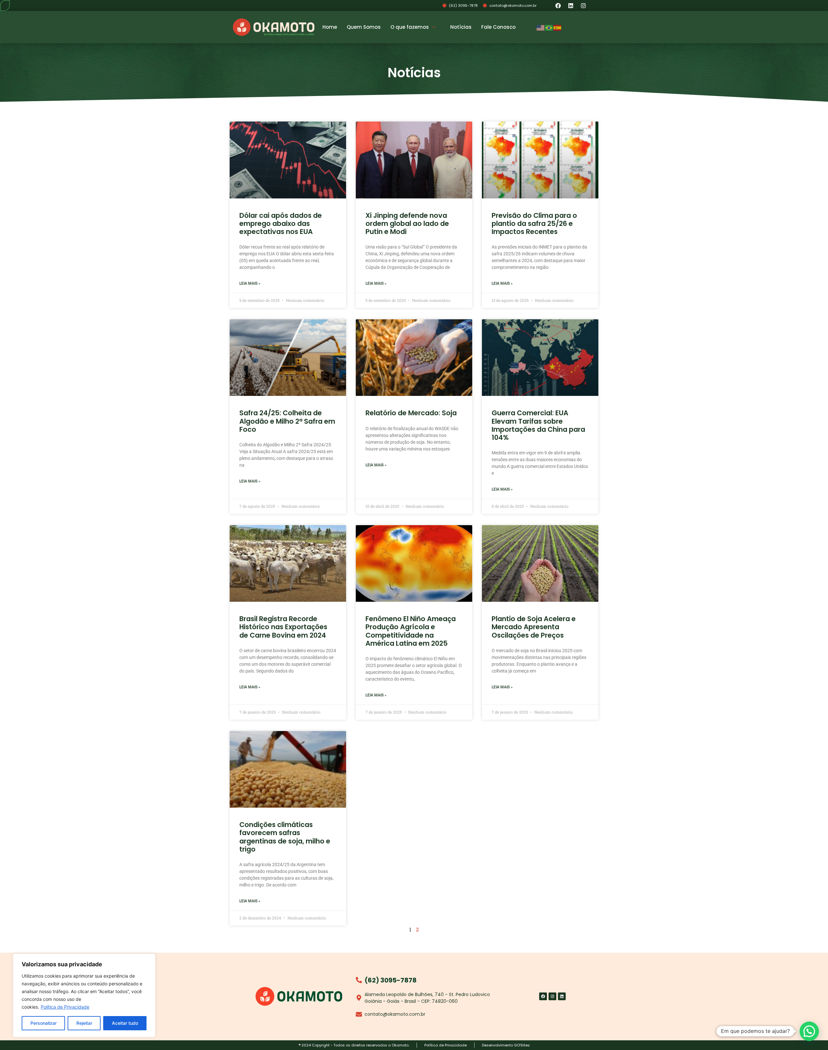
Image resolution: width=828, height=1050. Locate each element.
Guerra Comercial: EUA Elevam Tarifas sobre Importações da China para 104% (538, 425)
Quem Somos (364, 27)
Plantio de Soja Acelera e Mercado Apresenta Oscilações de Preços (534, 627)
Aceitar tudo (125, 1023)
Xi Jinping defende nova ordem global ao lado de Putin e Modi (407, 223)
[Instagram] (583, 5)
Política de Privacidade (65, 1007)
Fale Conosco (498, 27)
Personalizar (43, 1023)
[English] (541, 27)
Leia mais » (249, 283)
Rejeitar (84, 1023)
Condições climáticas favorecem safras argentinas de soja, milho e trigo (284, 837)
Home (329, 27)
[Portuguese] (549, 27)
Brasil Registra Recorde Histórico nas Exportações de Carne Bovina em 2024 (283, 627)
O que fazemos (409, 27)
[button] (809, 1031)
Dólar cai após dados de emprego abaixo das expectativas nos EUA (280, 223)
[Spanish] (557, 27)
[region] (84, 995)
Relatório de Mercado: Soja (411, 413)
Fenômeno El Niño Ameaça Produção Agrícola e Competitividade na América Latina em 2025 (410, 631)
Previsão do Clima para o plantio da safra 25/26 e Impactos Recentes (534, 223)
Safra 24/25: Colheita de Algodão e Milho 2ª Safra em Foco (287, 421)
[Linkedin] (570, 5)
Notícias (461, 27)
